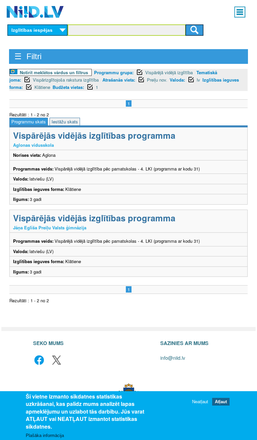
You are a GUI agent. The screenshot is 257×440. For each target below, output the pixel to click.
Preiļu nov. (157, 80)
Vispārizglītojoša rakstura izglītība (66, 80)
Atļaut (221, 401)
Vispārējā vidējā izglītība (169, 72)
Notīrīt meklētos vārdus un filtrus (54, 72)
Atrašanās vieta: (118, 80)
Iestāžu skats (65, 121)
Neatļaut (200, 401)
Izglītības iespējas (32, 30)
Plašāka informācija (45, 435)
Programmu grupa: (114, 72)
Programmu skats (28, 121)
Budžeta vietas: (68, 87)
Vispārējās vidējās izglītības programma (94, 135)
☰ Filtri (27, 56)
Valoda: (177, 80)
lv (198, 80)
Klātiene (42, 87)
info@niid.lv (172, 357)
